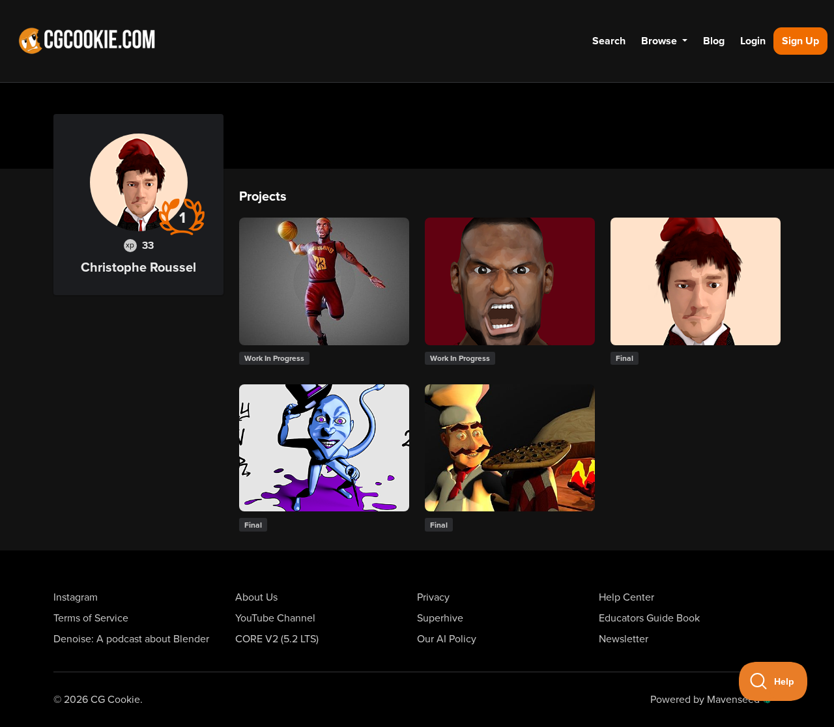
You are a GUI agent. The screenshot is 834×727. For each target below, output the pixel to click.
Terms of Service (90, 618)
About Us (256, 597)
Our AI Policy (446, 639)
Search (609, 41)
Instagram (75, 597)
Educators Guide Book (649, 618)
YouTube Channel (275, 618)
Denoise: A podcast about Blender (131, 639)
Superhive (440, 618)
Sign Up (800, 41)
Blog (714, 41)
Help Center (626, 597)
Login (753, 41)
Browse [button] (660, 41)
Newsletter (623, 639)
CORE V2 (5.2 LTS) (277, 639)
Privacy (433, 597)
